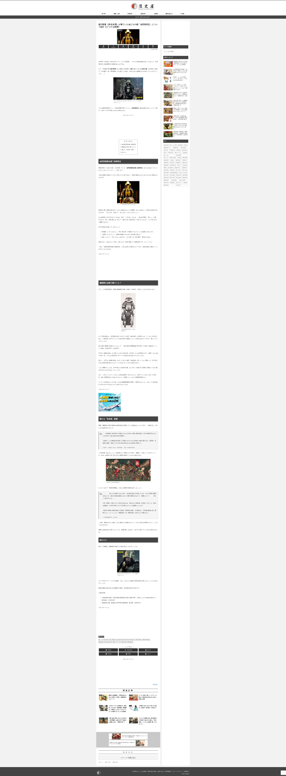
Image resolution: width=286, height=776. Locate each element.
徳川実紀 (121, 639)
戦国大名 (133, 639)
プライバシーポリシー (177, 771)
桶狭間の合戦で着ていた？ (129, 147)
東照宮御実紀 (147, 639)
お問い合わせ (161, 771)
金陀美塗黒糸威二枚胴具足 (129, 144)
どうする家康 (102, 639)
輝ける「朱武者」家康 (128, 149)
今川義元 (109, 639)
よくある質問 (143, 771)
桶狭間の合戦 (102, 642)
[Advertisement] (128, 54)
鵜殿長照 (131, 642)
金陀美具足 (110, 642)
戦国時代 (102, 636)
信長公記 (115, 639)
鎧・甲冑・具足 (118, 642)
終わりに (124, 152)
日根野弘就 (139, 639)
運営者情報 (168, 771)
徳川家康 (127, 639)
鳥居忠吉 (125, 642)
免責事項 (186, 771)
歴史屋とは (135, 771)
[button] (186, 51)
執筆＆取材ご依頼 (152, 771)
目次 (126, 141)
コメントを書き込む (128, 758)
